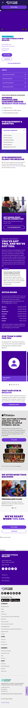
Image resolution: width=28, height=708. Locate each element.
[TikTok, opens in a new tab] (19, 593)
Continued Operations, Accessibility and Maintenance (11, 629)
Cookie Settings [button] (5, 702)
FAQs (2, 655)
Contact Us (4, 50)
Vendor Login (3, 671)
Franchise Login (4, 644)
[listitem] (14, 366)
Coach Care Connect (5, 653)
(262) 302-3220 (5, 48)
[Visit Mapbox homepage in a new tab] (3, 550)
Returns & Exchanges (5, 666)
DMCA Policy (3, 619)
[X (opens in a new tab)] (12, 568)
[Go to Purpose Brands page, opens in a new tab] (6, 680)
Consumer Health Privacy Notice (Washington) (10, 616)
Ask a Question (5, 580)
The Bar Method (4, 689)
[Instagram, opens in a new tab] (5, 593)
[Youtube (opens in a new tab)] (15, 568)
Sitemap (2, 634)
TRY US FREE (14, 7)
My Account (3, 663)
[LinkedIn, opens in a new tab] (11, 593)
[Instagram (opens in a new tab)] (6, 568)
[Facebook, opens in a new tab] (2, 593)
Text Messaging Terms (5, 626)
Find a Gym (3, 639)
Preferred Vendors (4, 631)
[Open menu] (2, 2)
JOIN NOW (7, 59)
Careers (2, 611)
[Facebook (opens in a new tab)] (3, 568)
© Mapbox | (18, 550)
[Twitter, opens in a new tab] (8, 593)
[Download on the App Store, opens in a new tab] (5, 600)
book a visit (8, 303)
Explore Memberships (14, 63)
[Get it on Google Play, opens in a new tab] (15, 600)
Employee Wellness (5, 606)
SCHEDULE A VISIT (14, 404)
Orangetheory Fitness (5, 687)
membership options (7, 301)
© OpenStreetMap (24, 550)
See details (18, 466)
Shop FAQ (3, 668)
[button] (23, 29)
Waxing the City (4, 691)
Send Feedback (6, 577)
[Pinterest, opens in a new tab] (14, 593)
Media (2, 609)
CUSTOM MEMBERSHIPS (14, 227)
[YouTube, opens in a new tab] (17, 593)
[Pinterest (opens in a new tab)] (9, 568)
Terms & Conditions (5, 621)
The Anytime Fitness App (6, 650)
